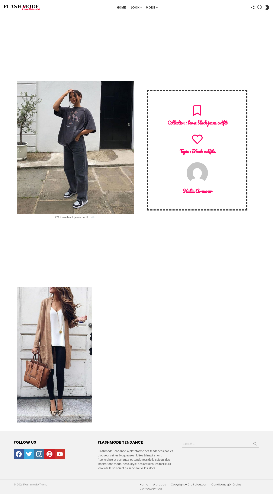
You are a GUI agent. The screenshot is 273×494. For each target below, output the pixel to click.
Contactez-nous (151, 488)
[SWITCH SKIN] (267, 7)
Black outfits (203, 151)
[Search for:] (220, 444)
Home (121, 7)
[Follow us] (252, 7)
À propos (159, 484)
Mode (150, 7)
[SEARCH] (260, 7)
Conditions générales (226, 484)
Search (255, 444)
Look (135, 7)
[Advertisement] (136, 47)
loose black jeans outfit (207, 123)
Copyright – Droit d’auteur (188, 484)
